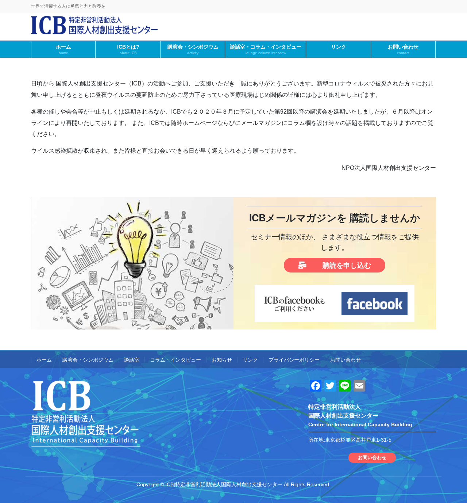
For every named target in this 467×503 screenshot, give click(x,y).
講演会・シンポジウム (87, 360)
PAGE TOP (449, 481)
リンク (250, 360)
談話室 (131, 360)
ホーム (44, 360)
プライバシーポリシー (294, 360)
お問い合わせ (345, 360)
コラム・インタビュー (175, 360)
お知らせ (222, 360)
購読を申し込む (346, 265)
